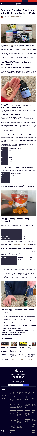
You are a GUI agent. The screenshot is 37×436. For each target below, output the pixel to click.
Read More (3, 362)
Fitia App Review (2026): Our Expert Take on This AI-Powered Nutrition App (13, 394)
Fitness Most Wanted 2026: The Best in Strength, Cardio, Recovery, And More (20, 409)
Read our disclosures (11, 20)
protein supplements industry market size (22, 244)
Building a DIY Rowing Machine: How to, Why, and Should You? (34, 413)
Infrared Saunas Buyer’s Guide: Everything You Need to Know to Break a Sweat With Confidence (27, 422)
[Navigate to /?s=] (1, 4)
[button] (1, 1)
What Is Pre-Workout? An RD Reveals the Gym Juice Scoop (27, 409)
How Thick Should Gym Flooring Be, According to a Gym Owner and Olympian (27, 402)
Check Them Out (25, 1)
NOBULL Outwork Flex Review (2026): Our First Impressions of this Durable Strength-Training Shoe (13, 411)
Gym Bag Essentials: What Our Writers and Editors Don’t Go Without (20, 394)
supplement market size (10, 45)
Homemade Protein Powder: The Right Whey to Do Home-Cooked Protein (34, 404)
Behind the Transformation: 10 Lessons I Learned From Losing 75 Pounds (27, 394)
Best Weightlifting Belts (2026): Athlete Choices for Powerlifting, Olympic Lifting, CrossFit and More (20, 425)
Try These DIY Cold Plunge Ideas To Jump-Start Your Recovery (34, 421)
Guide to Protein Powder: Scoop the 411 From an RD (27, 415)
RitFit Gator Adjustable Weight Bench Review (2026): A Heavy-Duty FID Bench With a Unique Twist (13, 402)
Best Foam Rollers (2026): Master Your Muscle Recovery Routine (20, 417)
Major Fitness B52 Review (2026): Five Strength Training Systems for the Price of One (13, 420)
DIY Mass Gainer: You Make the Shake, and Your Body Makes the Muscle (33, 430)
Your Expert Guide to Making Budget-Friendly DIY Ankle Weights (34, 395)
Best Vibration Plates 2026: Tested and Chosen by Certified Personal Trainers (20, 401)
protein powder (24, 49)
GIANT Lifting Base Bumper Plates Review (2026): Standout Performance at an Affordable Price (13, 429)
